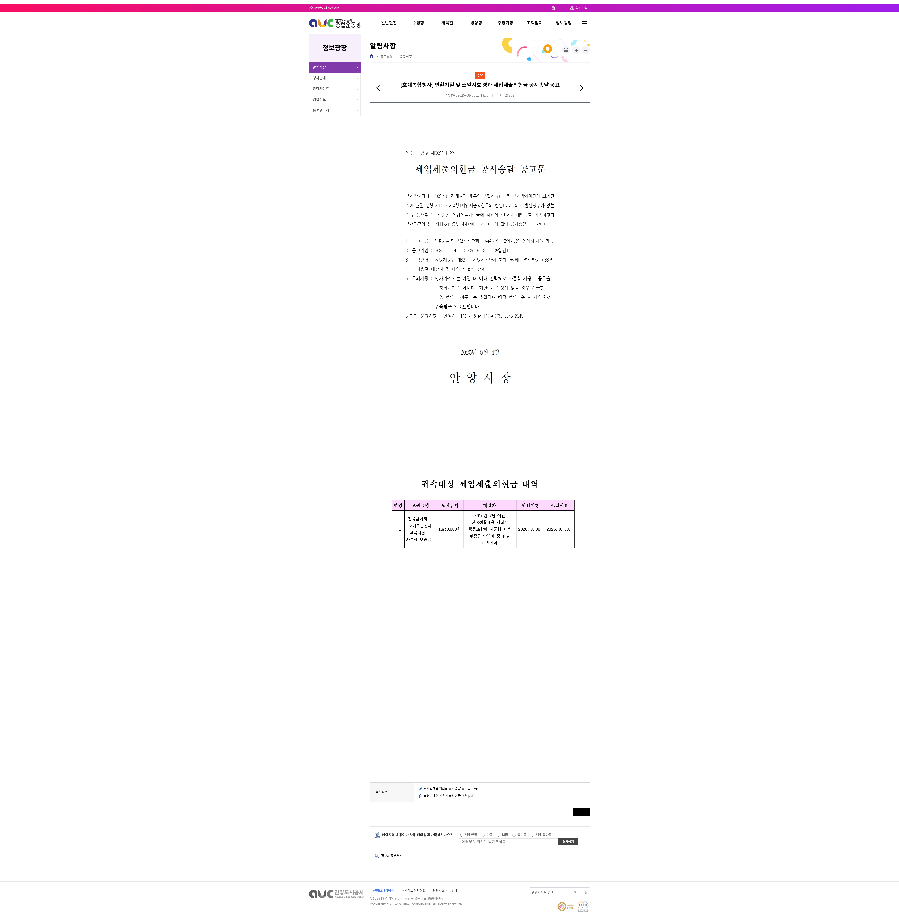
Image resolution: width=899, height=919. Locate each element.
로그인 (562, 8)
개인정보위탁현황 (413, 891)
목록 (581, 812)
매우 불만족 (544, 835)
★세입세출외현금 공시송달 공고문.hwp (450, 788)
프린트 (566, 50)
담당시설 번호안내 (445, 891)
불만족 (522, 835)
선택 (461, 835)
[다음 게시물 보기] (581, 88)
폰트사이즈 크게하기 (576, 50)
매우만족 (471, 835)
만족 (489, 835)
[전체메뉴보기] (584, 23)
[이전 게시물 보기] (378, 88)
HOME (371, 56)
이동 (585, 892)
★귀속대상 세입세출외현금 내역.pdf (448, 796)
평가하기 (568, 842)
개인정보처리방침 (382, 891)
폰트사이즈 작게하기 (585, 50)
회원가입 (581, 8)
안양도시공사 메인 (327, 8)
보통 (505, 835)
